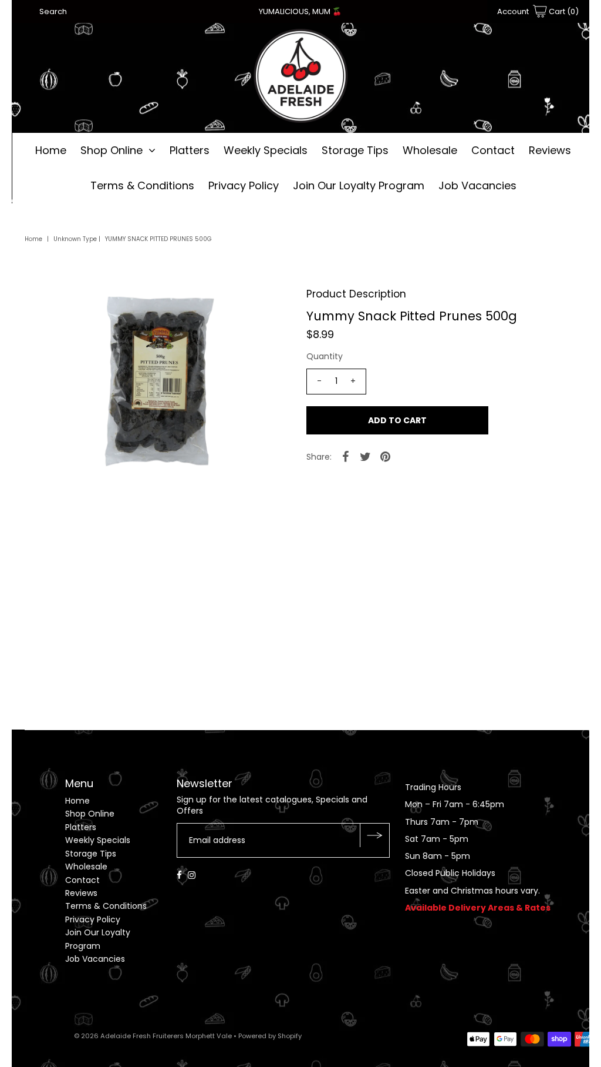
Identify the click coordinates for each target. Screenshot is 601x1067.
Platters (190, 150)
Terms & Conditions (142, 185)
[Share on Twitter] (365, 456)
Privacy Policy (243, 185)
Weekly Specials (266, 150)
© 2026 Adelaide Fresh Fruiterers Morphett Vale (153, 1036)
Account (513, 11)
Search (53, 11)
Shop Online (111, 150)
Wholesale (430, 150)
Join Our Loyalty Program (358, 185)
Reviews (550, 150)
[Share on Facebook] (345, 456)
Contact (493, 150)
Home (50, 150)
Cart (563, 11)
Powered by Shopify (270, 1036)
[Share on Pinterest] (385, 456)
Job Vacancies (477, 185)
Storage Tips (355, 150)
